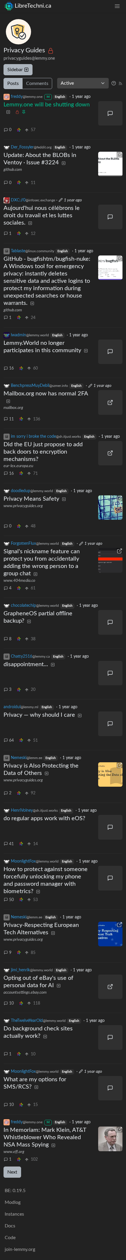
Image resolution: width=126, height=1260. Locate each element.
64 (11, 740)
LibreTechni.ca (33, 6)
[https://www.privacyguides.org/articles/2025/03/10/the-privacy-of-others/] (110, 774)
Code (10, 1237)
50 (11, 900)
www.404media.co (19, 581)
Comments (37, 83)
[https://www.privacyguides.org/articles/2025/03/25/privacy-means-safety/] (110, 507)
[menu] (117, 6)
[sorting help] (113, 83)
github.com (13, 170)
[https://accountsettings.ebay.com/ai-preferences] (110, 987)
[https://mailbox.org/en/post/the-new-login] (110, 402)
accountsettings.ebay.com (25, 992)
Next (12, 1172)
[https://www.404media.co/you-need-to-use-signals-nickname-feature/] (110, 560)
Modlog (13, 1202)
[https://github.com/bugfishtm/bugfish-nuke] (110, 267)
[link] (18, 130)
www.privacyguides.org (23, 506)
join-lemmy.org (20, 1249)
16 (11, 368)
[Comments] (110, 113)
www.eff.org (14, 1152)
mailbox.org (13, 408)
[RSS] (120, 83)
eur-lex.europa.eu (18, 466)
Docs (10, 1226)
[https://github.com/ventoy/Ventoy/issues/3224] (110, 164)
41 (11, 844)
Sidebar (15, 69)
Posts (13, 83)
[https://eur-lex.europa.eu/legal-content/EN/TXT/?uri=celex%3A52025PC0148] (110, 453)
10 (11, 1003)
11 (11, 419)
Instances (14, 1214)
